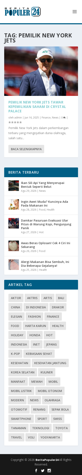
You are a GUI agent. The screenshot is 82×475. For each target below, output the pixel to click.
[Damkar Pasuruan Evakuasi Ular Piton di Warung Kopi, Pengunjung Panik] (13, 223)
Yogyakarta (50, 437)
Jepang (51, 344)
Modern (17, 400)
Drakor (58, 307)
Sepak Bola (60, 409)
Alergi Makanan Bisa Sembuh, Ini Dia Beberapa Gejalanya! (45, 264)
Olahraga (52, 400)
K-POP (15, 354)
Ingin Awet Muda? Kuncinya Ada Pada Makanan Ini (44, 203)
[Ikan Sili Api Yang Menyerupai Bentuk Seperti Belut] (13, 185)
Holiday (17, 335)
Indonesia (19, 344)
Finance (46, 117)
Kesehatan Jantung (50, 363)
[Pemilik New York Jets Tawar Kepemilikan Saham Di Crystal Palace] (41, 71)
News (55, 117)
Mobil (53, 382)
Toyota (61, 428)
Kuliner (47, 372)
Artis (48, 298)
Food (42, 209)
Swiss (57, 419)
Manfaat (18, 382)
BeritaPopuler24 (47, 460)
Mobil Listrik (21, 391)
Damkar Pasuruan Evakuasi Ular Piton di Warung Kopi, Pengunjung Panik (46, 224)
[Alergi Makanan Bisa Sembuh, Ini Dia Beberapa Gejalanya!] (13, 264)
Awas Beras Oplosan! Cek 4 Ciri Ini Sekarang (45, 245)
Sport (42, 419)
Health (50, 209)
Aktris (32, 298)
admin (18, 117)
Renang (39, 409)
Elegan (16, 316)
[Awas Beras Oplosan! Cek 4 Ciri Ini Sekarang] (13, 246)
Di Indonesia (36, 307)
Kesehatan (19, 363)
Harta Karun (35, 326)
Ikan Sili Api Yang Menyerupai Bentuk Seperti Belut (42, 185)
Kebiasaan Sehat (39, 354)
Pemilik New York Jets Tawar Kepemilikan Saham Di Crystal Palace (37, 106)
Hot (41, 232)
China (15, 307)
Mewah (36, 382)
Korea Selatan (22, 372)
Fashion (34, 316)
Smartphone (21, 419)
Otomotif (19, 409)
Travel (16, 437)
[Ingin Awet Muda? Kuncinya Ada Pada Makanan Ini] (13, 204)
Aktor (16, 298)
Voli (31, 437)
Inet (36, 344)
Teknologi (40, 428)
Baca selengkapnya (26, 149)
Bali (61, 298)
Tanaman (18, 428)
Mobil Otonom (50, 391)
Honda (34, 335)
